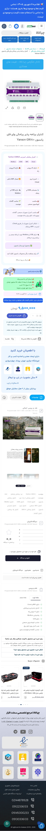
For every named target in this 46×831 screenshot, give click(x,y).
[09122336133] (32, 806)
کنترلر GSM (20, 502)
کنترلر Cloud (31, 502)
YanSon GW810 (31, 494)
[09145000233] (33, 812)
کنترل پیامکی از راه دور (26, 498)
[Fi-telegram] (15, 731)
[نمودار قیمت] (18, 107)
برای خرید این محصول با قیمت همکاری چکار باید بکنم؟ (24, 639)
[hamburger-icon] (41, 26)
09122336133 (20, 806)
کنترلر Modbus (8, 502)
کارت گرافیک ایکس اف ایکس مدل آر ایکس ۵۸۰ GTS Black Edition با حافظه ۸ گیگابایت (33, 693)
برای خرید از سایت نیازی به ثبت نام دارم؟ (28, 655)
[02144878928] (32, 799)
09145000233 (20, 813)
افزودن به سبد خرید (15, 316)
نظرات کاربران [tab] (17, 397)
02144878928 (20, 800)
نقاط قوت (35, 598)
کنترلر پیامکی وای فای (38, 51)
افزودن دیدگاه (25, 558)
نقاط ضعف (23, 598)
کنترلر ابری (23, 506)
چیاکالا (40, 33)
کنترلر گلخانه (38, 513)
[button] (23, 639)
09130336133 (20, 819)
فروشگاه (42, 49)
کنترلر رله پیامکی (13, 510)
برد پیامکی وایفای (16, 494)
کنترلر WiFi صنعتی (36, 506)
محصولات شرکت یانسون (14, 49)
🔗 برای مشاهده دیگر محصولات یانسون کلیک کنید (23, 254)
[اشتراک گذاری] (12, 107)
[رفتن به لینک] (23, 776)
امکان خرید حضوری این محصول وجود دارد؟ (28, 650)
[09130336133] (32, 818)
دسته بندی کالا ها (30, 49)
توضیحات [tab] (35, 397)
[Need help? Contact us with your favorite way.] (7, 824)
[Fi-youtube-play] (23, 731)
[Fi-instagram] (30, 731)
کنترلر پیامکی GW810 (28, 510)
